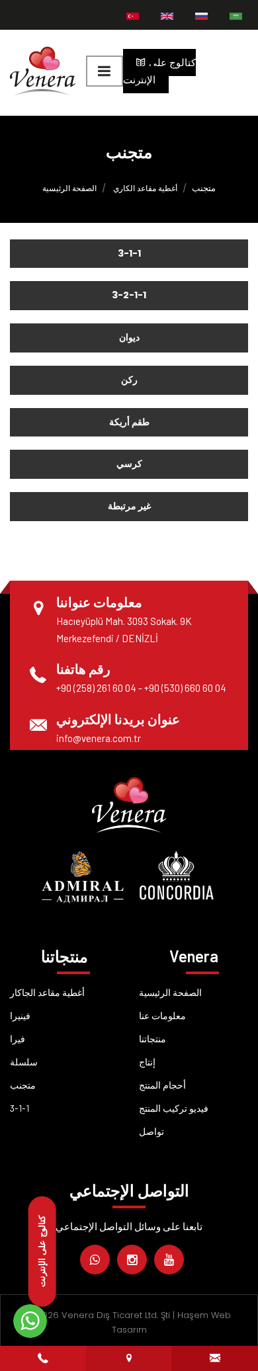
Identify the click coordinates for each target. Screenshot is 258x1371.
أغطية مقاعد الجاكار (47, 992)
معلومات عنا (162, 1015)
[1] (104, 71)
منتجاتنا (152, 1038)
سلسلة (24, 1061)
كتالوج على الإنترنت (159, 71)
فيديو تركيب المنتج (173, 1108)
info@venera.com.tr (98, 738)
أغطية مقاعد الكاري (145, 188)
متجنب (23, 1085)
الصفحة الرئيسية (69, 188)
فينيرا (20, 1015)
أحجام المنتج (162, 1085)
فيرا (17, 1038)
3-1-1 (19, 1108)
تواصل (151, 1131)
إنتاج (147, 1061)
